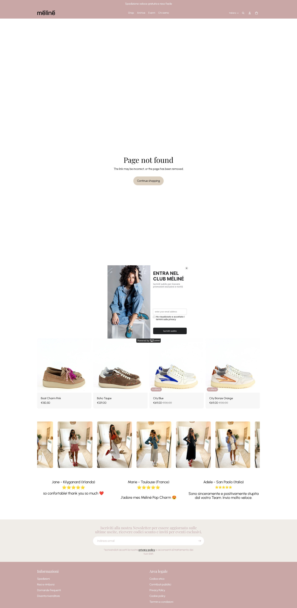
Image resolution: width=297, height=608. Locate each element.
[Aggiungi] (199, 388)
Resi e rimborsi (45, 584)
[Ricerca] (243, 13)
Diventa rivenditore (48, 596)
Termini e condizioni (161, 602)
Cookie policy (157, 596)
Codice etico (156, 578)
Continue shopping (148, 180)
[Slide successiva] (86, 365)
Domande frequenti (49, 590)
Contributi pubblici (160, 584)
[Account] (249, 13)
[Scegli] (86, 388)
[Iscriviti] (199, 541)
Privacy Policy (157, 590)
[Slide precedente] (41, 365)
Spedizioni (43, 578)
